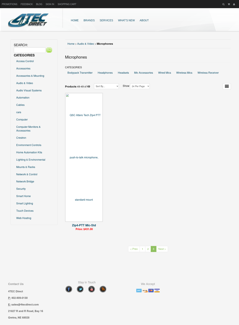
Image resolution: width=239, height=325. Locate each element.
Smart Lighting (24, 203)
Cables (20, 105)
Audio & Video (24, 83)
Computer (22, 119)
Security (21, 189)
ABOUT (144, 20)
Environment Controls (28, 145)
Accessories (23, 68)
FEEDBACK (27, 4)
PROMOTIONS (9, 4)
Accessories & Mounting (30, 76)
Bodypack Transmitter (80, 72)
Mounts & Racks (25, 167)
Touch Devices (24, 210)
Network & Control (26, 174)
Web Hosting (23, 218)
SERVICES (106, 20)
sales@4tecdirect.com (25, 304)
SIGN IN (50, 4)
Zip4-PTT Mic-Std (84, 225)
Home (70, 44)
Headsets (123, 72)
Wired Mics (164, 72)
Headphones (105, 72)
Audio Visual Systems (29, 90)
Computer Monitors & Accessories (28, 128)
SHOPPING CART (67, 4)
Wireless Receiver (208, 72)
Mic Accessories (143, 72)
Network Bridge (25, 181)
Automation (22, 97)
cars (18, 112)
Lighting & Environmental (30, 159)
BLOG (39, 4)
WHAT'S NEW (126, 20)
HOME (75, 20)
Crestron (21, 137)
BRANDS (89, 20)
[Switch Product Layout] (227, 86)
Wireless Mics (184, 72)
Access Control (25, 61)
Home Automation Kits (29, 152)
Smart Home (23, 196)
